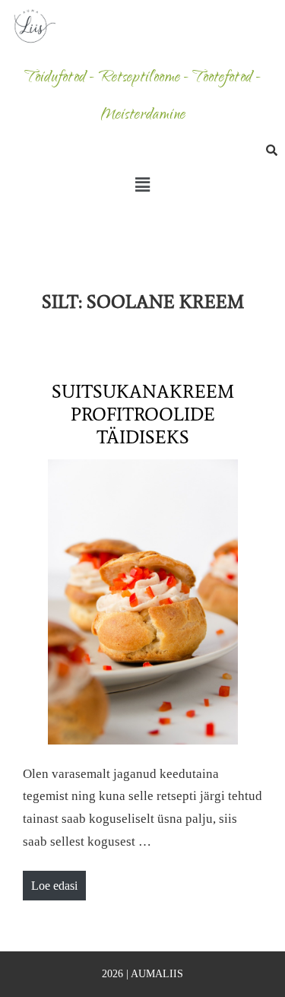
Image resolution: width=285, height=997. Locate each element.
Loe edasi (58, 881)
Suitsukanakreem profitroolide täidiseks (143, 414)
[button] (142, 185)
